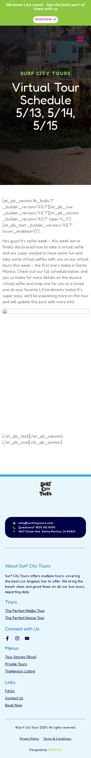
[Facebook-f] (7, 638)
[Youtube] (27, 638)
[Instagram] (17, 638)
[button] (80, 38)
